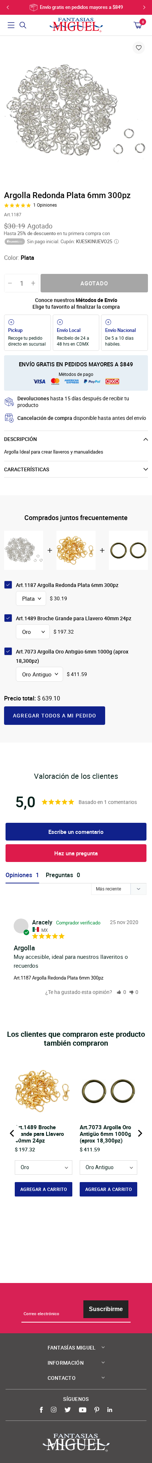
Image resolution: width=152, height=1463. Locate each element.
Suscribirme (106, 1309)
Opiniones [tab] (19, 875)
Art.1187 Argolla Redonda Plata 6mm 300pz (58, 977)
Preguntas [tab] (59, 875)
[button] (121, 991)
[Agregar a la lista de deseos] (138, 47)
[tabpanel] (76, 112)
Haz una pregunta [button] (76, 853)
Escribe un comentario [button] (76, 831)
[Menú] (11, 25)
